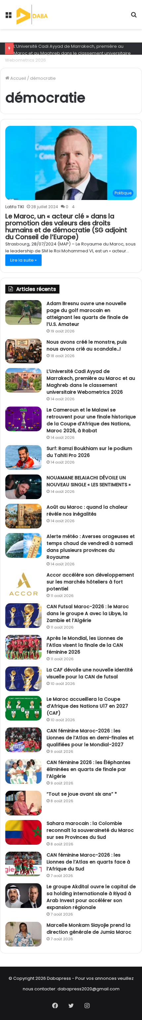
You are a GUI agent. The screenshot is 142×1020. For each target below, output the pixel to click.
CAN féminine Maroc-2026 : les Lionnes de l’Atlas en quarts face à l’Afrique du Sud (88, 862)
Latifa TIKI (14, 207)
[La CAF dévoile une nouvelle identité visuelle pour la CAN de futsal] (23, 678)
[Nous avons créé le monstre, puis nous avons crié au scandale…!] (23, 351)
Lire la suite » (23, 260)
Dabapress (59, 978)
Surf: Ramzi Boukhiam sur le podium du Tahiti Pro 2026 (89, 452)
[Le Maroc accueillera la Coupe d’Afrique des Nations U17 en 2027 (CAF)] (23, 708)
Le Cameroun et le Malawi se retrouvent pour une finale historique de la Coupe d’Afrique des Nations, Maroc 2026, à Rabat (91, 420)
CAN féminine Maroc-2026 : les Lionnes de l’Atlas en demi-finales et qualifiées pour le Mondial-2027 (90, 737)
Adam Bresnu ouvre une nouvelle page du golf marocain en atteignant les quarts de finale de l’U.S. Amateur (87, 313)
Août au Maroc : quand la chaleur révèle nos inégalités (87, 510)
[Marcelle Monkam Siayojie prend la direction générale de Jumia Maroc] (23, 934)
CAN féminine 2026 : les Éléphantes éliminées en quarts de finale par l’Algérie (88, 769)
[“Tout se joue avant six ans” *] (23, 803)
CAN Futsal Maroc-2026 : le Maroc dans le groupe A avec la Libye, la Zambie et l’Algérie (88, 613)
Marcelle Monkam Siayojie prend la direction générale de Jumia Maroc (89, 928)
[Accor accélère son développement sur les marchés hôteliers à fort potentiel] (23, 584)
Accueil (17, 78)
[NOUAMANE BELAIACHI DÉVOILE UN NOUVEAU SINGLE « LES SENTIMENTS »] (23, 486)
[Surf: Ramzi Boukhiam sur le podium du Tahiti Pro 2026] (23, 457)
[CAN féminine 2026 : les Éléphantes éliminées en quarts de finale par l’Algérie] (23, 771)
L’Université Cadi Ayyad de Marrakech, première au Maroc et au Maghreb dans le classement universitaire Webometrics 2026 (68, 53)
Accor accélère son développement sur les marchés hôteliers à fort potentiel (90, 582)
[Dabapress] (41, 14)
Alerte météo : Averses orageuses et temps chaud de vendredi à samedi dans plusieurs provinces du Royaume (91, 546)
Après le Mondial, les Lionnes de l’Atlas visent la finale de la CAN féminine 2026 (85, 645)
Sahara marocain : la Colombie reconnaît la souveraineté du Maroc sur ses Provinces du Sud (90, 830)
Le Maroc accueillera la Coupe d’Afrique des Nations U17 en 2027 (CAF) (87, 706)
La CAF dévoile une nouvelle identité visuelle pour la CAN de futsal (90, 673)
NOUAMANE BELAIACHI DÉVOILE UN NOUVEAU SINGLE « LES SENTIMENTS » (89, 481)
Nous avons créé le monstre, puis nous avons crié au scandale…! (87, 345)
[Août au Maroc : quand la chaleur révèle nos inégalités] (23, 516)
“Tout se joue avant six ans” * (82, 794)
